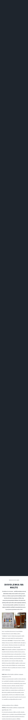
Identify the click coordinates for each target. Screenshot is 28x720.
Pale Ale (6, 709)
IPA (22, 649)
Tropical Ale (5, 676)
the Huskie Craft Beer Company (13, 649)
